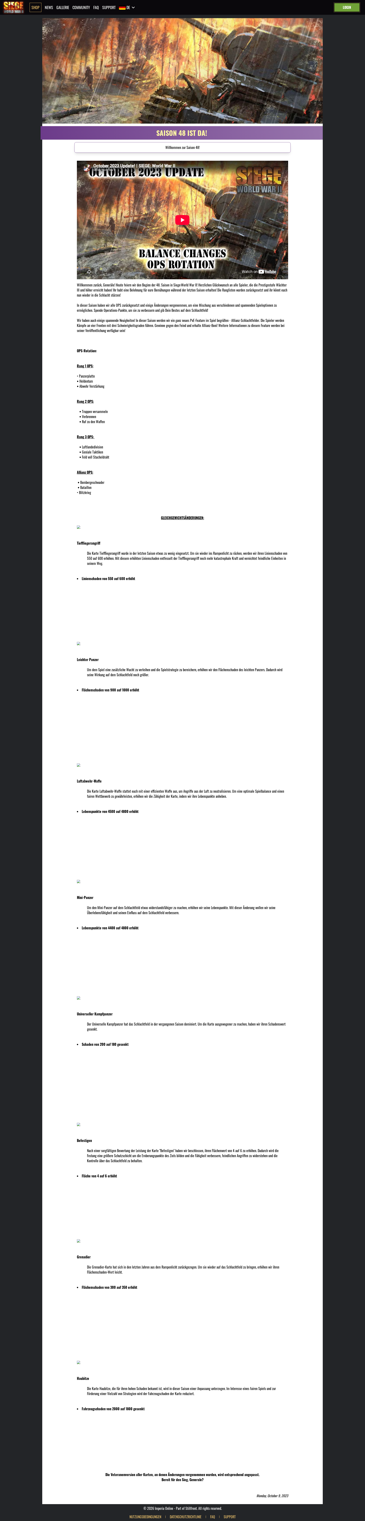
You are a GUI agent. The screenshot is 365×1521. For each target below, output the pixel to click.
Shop (35, 7)
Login (347, 7)
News (49, 7)
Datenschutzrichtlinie (186, 1516)
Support (109, 7)
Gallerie (62, 7)
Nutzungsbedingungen (145, 1516)
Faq (96, 7)
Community (81, 7)
